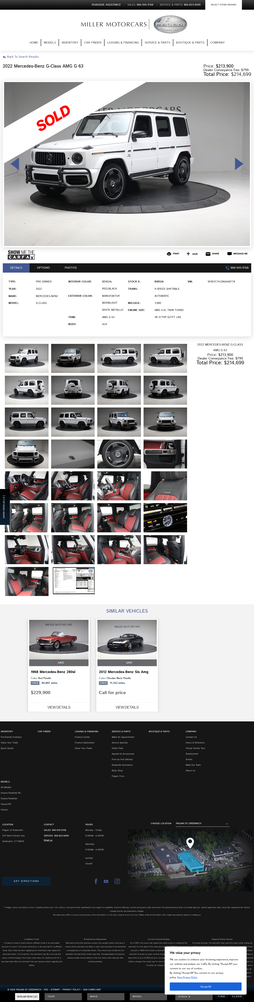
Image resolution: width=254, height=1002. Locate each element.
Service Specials (120, 742)
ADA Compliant (92, 989)
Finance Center (82, 737)
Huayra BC (6, 804)
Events (189, 759)
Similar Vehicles (27, 996)
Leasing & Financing (123, 43)
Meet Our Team (193, 765)
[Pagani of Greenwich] (107, 24)
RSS (46, 989)
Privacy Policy (71, 989)
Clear (237, 996)
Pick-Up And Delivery (122, 759)
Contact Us (191, 737)
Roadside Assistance (122, 765)
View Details (58, 707)
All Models (6, 787)
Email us (48, 840)
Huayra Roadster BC (11, 793)
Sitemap (55, 989)
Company (217, 43)
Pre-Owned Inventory (11, 737)
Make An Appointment (123, 737)
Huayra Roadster (9, 798)
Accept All (205, 986)
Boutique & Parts (190, 43)
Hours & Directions (195, 742)
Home (34, 43)
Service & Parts (157, 43)
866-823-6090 (61, 835)
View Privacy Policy (187, 977)
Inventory (70, 43)
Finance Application (85, 742)
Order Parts (117, 748)
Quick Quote (7, 748)
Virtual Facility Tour (195, 748)
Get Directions (26, 881)
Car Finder (93, 43)
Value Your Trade (9, 742)
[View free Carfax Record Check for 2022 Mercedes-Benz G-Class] (22, 259)
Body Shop (117, 770)
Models (50, 43)
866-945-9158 (59, 830)
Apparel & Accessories (123, 753)
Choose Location (161, 823)
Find (221, 996)
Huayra (4, 809)
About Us (190, 770)
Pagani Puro (118, 776)
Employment (192, 753)
